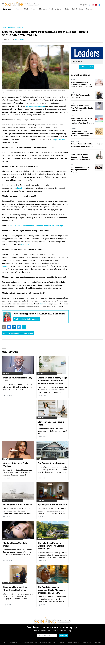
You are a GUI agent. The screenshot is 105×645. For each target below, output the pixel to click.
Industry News (75, 141)
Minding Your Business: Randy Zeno (17, 379)
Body (72, 116)
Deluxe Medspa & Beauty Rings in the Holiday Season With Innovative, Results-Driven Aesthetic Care (52, 381)
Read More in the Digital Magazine (26, 319)
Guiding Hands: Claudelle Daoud (15, 544)
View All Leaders (86, 67)
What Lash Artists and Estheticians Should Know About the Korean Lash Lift (81, 84)
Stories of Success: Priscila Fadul (51, 423)
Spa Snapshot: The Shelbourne (52, 504)
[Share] (9, 327)
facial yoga (21, 188)
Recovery (44, 304)
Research (73, 128)
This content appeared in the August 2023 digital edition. (39, 314)
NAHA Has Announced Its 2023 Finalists (80, 96)
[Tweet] (19, 327)
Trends (73, 79)
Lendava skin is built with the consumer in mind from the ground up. (52, 431)
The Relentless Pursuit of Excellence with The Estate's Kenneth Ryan (51, 546)
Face (72, 165)
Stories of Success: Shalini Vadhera (16, 464)
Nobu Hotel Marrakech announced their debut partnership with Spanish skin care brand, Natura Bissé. (52, 599)
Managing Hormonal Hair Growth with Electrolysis (15, 588)
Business (11, 28)
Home (4, 28)
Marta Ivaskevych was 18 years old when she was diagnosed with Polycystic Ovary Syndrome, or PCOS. (18, 596)
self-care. (25, 244)
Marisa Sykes (19, 39)
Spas (39, 459)
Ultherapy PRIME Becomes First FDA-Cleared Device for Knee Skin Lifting (82, 108)
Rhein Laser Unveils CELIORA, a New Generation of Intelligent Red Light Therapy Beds (82, 121)
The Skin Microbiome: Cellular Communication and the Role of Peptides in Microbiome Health (82, 133)
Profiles (20, 28)
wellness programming (35, 106)
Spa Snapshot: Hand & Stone (51, 463)
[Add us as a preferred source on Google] (24, 327)
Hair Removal (8, 583)
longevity (6, 266)
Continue (63, 635)
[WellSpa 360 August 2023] (7, 317)
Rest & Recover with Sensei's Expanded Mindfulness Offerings (36, 226)
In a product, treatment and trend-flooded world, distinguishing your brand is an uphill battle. (17, 386)
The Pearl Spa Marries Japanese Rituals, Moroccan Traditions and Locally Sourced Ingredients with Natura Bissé (51, 590)
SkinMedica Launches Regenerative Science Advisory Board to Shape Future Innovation (80, 157)
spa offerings (59, 139)
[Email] (4, 327)
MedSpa (40, 373)
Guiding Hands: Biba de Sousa (17, 504)
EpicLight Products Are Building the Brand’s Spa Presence (80, 170)
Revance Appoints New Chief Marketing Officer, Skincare (82, 145)
